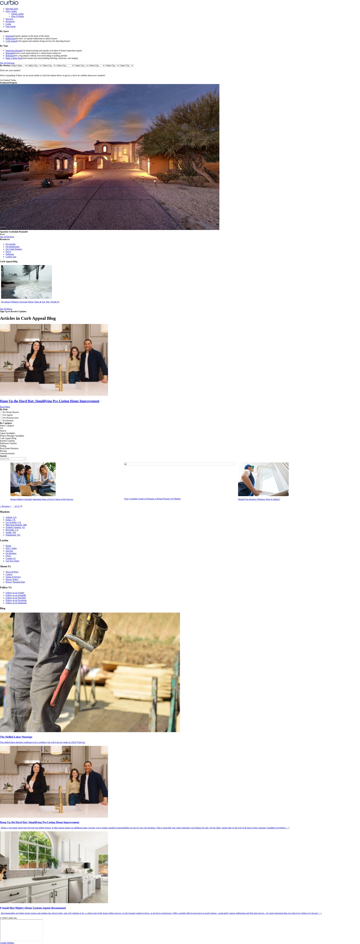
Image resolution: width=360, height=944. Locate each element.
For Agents (10, 244)
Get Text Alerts (12, 561)
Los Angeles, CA (13, 522)
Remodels (10, 53)
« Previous (4, 506)
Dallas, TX (10, 520)
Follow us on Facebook (16, 600)
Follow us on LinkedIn (16, 595)
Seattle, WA (11, 532)
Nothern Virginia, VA (15, 527)
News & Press (12, 572)
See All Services (7, 63)
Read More (5, 407)
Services (9, 19)
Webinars (10, 254)
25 (18, 506)
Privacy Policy (12, 579)
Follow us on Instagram (16, 603)
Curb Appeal (11, 41)
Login (8, 24)
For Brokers (11, 553)
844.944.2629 (12, 9)
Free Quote (11, 26)
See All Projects (7, 237)
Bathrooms (10, 38)
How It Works (17, 16)
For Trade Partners (14, 249)
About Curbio (17, 14)
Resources (10, 21)
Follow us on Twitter (15, 593)
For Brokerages (12, 246)
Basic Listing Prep (14, 58)
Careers (9, 574)
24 (15, 506)
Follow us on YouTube (16, 598)
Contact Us (11, 558)
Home (8, 546)
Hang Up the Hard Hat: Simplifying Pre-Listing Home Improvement (49, 401)
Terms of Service (13, 577)
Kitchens (10, 36)
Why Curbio (11, 11)
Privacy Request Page (15, 582)
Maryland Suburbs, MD (16, 525)
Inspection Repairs (14, 50)
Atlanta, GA (11, 517)
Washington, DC (13, 535)
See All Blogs (6, 309)
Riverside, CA (12, 530)
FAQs (8, 251)
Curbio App (11, 257)
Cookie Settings (7, 942)
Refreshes (10, 55)
